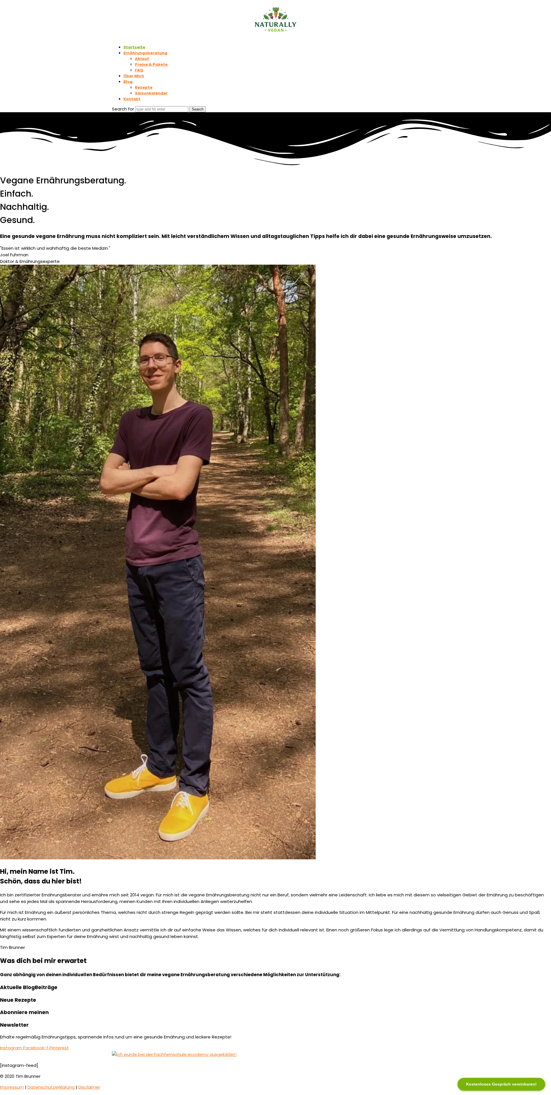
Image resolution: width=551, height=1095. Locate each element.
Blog (128, 81)
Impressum (12, 1087)
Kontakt (131, 99)
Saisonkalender (151, 93)
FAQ (139, 70)
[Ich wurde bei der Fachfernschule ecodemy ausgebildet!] (174, 1054)
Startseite (134, 47)
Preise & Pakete (151, 64)
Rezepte (143, 87)
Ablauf (142, 58)
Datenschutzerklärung (51, 1087)
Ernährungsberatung (145, 53)
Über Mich (133, 76)
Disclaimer (89, 1087)
